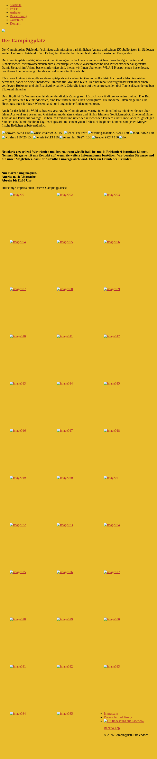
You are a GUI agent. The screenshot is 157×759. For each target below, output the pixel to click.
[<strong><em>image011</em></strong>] (65, 336)
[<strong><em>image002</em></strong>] (65, 194)
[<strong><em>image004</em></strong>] (18, 242)
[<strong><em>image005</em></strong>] (65, 242)
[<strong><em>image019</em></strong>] (18, 477)
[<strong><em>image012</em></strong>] (112, 336)
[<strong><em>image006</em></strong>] (112, 242)
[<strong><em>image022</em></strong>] (18, 525)
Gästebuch (17, 20)
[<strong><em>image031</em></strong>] (18, 666)
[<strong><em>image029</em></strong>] (65, 619)
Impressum (111, 713)
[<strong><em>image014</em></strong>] (65, 383)
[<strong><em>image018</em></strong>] (112, 430)
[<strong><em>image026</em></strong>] (65, 572)
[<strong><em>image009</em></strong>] (112, 289)
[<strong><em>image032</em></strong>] (65, 666)
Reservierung (18, 16)
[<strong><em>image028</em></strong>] (18, 619)
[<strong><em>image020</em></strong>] (65, 477)
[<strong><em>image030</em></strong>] (112, 619)
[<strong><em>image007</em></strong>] (18, 289)
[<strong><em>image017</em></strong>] (65, 430)
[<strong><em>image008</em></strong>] (65, 289)
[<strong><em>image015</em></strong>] (112, 383)
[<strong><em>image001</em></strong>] (18, 194)
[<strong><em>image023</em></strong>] (65, 525)
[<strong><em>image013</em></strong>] (18, 383)
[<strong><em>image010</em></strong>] (18, 336)
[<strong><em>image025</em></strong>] (18, 572)
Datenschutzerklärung (118, 717)
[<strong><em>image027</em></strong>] (112, 572)
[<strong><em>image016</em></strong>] (18, 430)
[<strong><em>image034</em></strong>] (18, 713)
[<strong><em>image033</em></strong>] (112, 666)
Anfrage (15, 12)
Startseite (15, 5)
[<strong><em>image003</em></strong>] (112, 194)
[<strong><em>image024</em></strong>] (112, 525)
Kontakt (15, 23)
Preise (14, 8)
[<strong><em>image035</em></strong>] (65, 713)
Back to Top (112, 728)
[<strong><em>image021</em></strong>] (112, 477)
